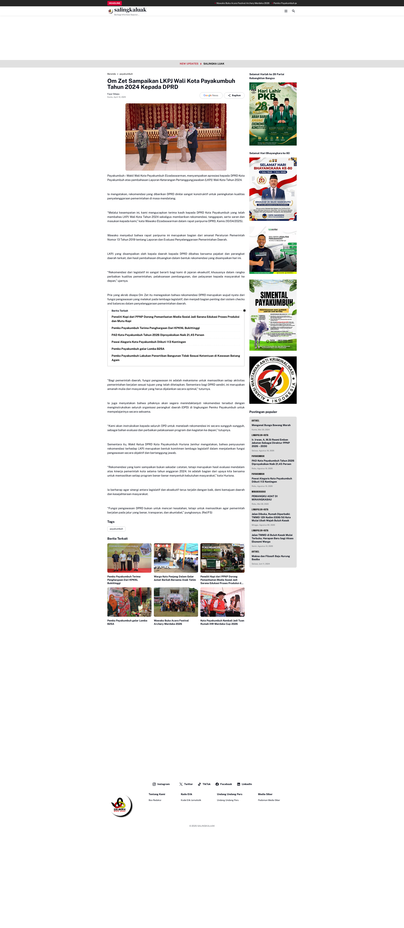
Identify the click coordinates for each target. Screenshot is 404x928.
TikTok (207, 784)
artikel (255, 420)
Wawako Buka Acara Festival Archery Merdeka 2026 (218, 3)
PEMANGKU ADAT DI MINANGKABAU (265, 498)
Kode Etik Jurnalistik (191, 800)
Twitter (188, 784)
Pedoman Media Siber (269, 800)
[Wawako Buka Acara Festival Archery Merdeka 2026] (176, 602)
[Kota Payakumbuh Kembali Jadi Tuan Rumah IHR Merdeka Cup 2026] (222, 602)
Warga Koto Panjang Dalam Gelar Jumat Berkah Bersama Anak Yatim (175, 578)
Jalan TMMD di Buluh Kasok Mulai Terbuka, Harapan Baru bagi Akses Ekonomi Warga (272, 538)
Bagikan (236, 95)
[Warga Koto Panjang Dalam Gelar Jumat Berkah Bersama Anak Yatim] (176, 558)
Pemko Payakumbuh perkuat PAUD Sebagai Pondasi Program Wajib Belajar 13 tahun (291, 3)
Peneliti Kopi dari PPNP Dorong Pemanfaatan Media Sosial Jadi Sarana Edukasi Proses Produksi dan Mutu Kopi (175, 319)
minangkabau (259, 491)
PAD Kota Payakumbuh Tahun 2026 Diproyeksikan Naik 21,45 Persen (158, 335)
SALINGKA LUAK (213, 63)
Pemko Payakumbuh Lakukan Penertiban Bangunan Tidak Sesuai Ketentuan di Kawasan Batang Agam (176, 358)
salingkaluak (130, 9)
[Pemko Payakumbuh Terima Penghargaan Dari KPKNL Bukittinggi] (129, 558)
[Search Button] (293, 11)
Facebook (226, 784)
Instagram (163, 784)
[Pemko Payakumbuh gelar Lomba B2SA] (129, 602)
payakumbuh (116, 529)
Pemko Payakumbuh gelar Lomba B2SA (138, 348)
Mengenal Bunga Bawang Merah (271, 425)
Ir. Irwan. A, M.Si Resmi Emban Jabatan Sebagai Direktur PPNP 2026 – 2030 (271, 443)
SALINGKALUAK (206, 826)
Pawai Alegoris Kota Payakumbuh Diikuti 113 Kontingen (149, 341)
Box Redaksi (155, 800)
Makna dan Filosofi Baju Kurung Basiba (271, 558)
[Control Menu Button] (286, 11)
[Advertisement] (202, 22)
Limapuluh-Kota (260, 435)
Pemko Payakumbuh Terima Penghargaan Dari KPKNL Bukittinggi (156, 328)
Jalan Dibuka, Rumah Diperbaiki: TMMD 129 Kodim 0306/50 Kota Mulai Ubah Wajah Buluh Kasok (271, 517)
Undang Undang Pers (228, 800)
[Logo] (120, 805)
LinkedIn (247, 784)
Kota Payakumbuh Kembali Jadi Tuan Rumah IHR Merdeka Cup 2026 (222, 622)
